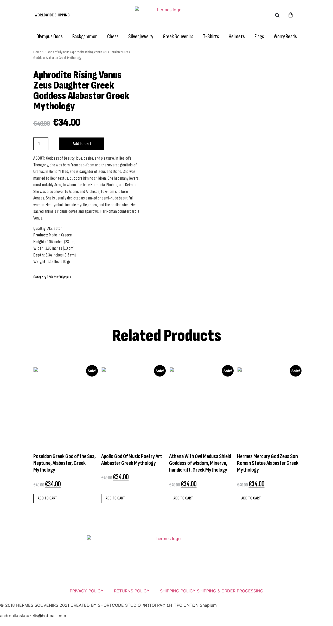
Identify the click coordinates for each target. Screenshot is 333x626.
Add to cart (82, 143)
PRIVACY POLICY (87, 590)
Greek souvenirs (178, 36)
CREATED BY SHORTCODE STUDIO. (106, 605)
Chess (113, 36)
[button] (277, 15)
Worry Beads (285, 36)
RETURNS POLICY (132, 590)
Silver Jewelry (140, 36)
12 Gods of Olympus (56, 52)
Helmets (237, 36)
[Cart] (290, 15)
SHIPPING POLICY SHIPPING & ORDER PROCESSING (211, 590)
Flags (259, 36)
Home (37, 52)
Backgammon (85, 36)
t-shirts (211, 36)
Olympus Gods (49, 36)
